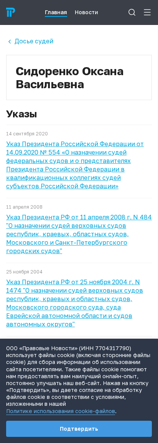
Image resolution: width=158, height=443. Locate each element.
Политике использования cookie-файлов (60, 411)
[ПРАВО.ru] (10, 12)
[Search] (132, 12)
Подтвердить (79, 428)
